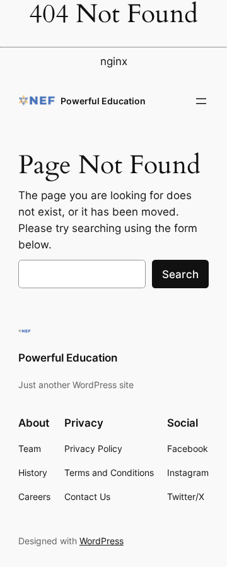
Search (180, 274)
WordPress (101, 540)
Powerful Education (103, 100)
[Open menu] (201, 101)
